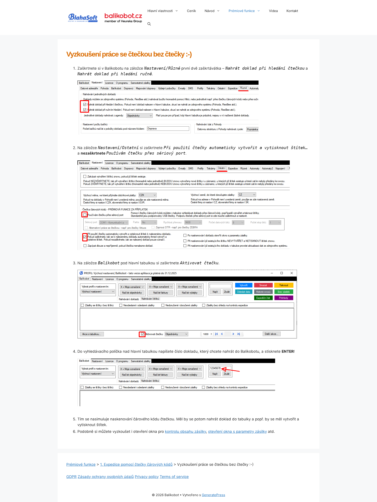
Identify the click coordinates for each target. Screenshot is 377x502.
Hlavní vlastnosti (160, 11)
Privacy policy (147, 476)
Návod (209, 11)
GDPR (71, 476)
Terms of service (174, 476)
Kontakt (292, 11)
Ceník (191, 11)
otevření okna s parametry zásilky (237, 431)
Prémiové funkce (242, 11)
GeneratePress (213, 495)
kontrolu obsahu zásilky (185, 431)
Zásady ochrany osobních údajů (106, 476)
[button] (178, 10)
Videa (273, 11)
